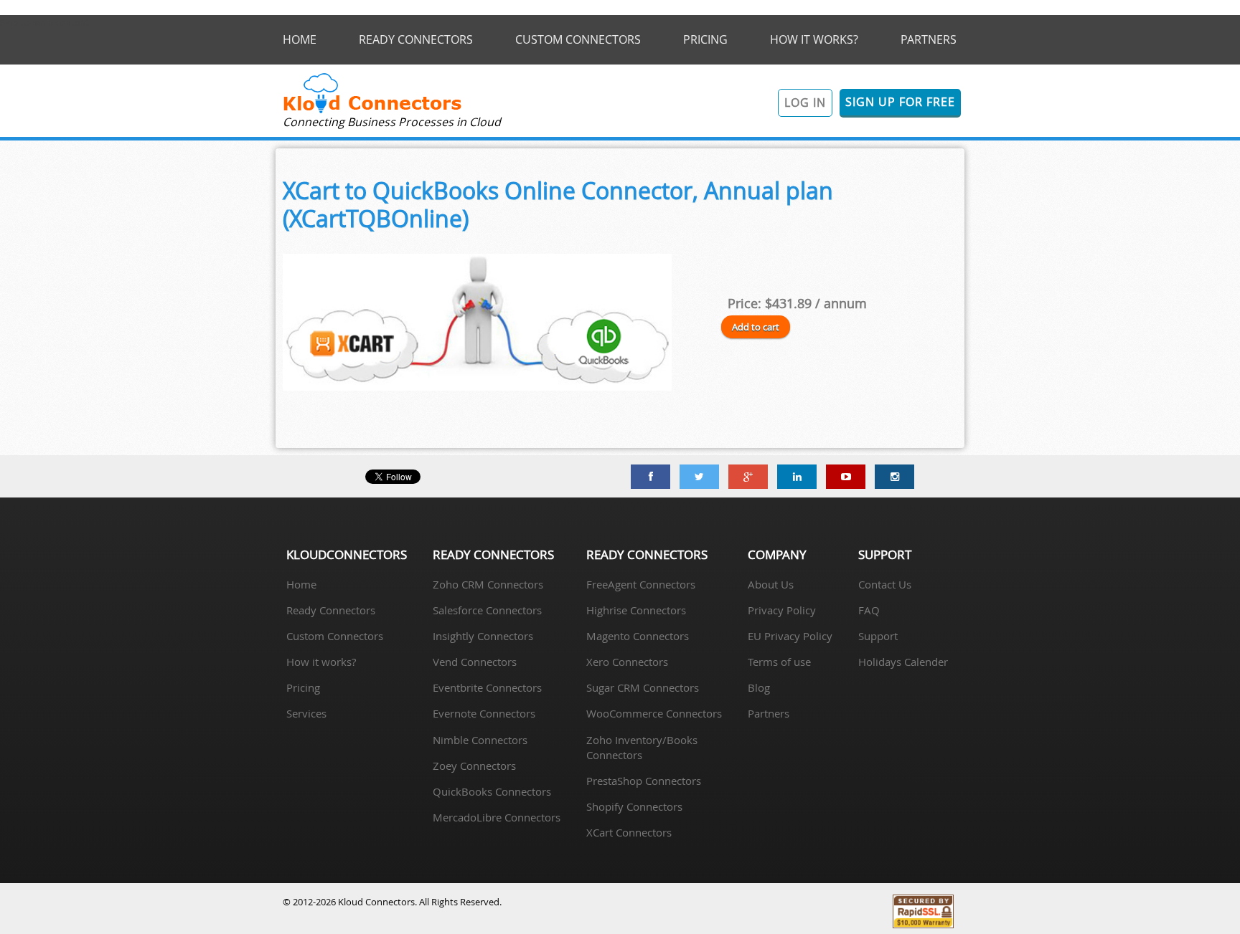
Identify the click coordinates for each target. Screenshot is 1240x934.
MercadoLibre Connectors (496, 817)
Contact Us (884, 584)
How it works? (321, 661)
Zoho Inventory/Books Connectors (642, 747)
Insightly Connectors (483, 636)
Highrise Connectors (636, 610)
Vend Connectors (475, 661)
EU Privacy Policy (790, 636)
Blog (759, 687)
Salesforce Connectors (487, 610)
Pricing (303, 687)
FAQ (869, 610)
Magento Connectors (637, 636)
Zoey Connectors (474, 765)
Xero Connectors (627, 661)
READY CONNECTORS (416, 39)
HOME (299, 39)
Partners (768, 713)
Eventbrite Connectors (487, 687)
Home (301, 584)
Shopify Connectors (634, 806)
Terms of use (779, 661)
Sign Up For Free (900, 102)
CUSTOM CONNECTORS (578, 39)
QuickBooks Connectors (492, 791)
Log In (805, 102)
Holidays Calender (903, 661)
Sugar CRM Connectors (642, 687)
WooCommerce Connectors (654, 713)
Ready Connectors (330, 610)
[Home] (372, 111)
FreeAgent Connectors (640, 584)
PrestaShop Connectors (643, 780)
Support (878, 636)
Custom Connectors (334, 636)
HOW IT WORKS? (814, 39)
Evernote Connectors (484, 713)
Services (306, 713)
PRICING (705, 39)
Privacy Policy (782, 610)
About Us (771, 584)
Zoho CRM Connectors (488, 584)
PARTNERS (929, 39)
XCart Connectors (629, 832)
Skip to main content (44, 22)
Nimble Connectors (480, 740)
